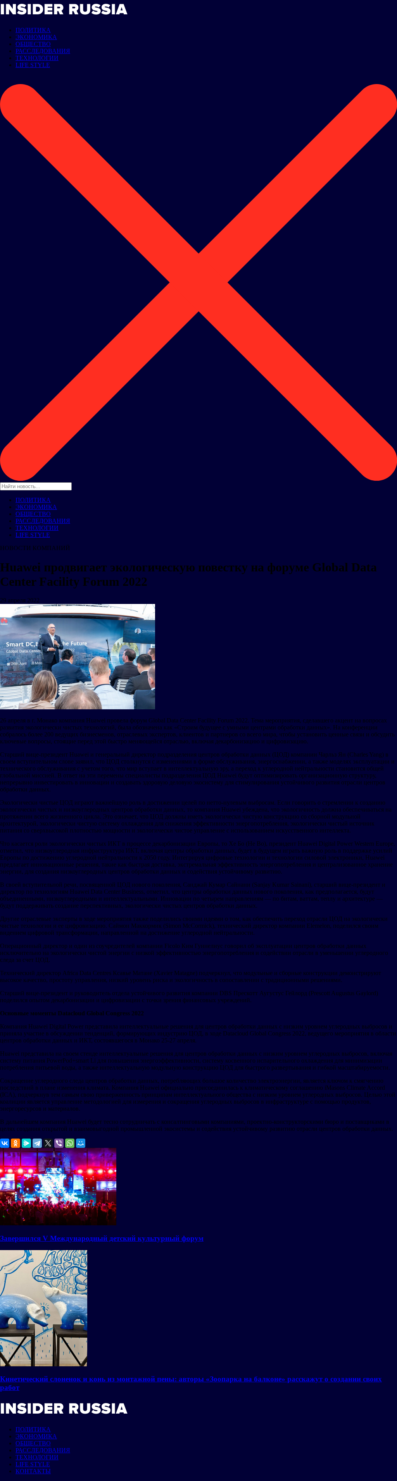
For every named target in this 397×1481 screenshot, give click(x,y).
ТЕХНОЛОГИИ (37, 58)
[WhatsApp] (69, 1143)
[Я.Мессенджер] (26, 1143)
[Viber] (59, 1143)
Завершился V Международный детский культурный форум (102, 1238)
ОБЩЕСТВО (33, 44)
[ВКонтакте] (4, 1143)
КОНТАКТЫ (33, 1471)
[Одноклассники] (15, 1143)
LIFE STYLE (33, 65)
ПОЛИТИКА (33, 30)
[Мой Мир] (80, 1143)
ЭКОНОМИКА (36, 37)
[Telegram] (37, 1143)
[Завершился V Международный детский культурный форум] (58, 1223)
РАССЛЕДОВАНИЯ (43, 51)
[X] (48, 1143)
